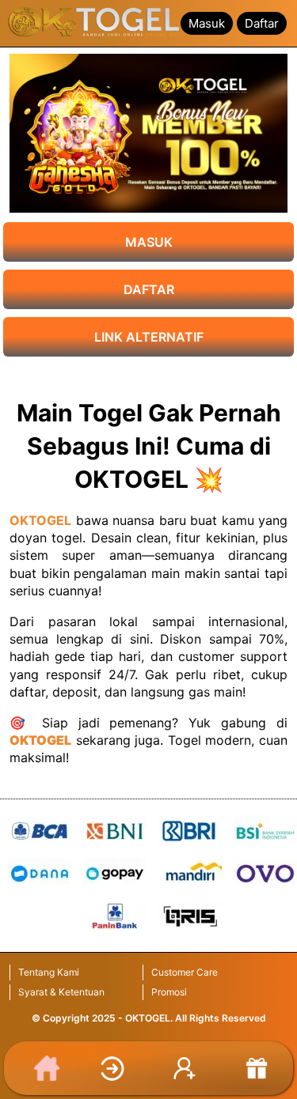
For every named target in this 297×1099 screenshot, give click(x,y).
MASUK (149, 242)
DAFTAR (149, 289)
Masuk (206, 23)
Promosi (169, 992)
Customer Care (184, 972)
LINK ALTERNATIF (149, 337)
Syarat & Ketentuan (61, 992)
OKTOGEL (40, 520)
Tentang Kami (48, 972)
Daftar (262, 23)
